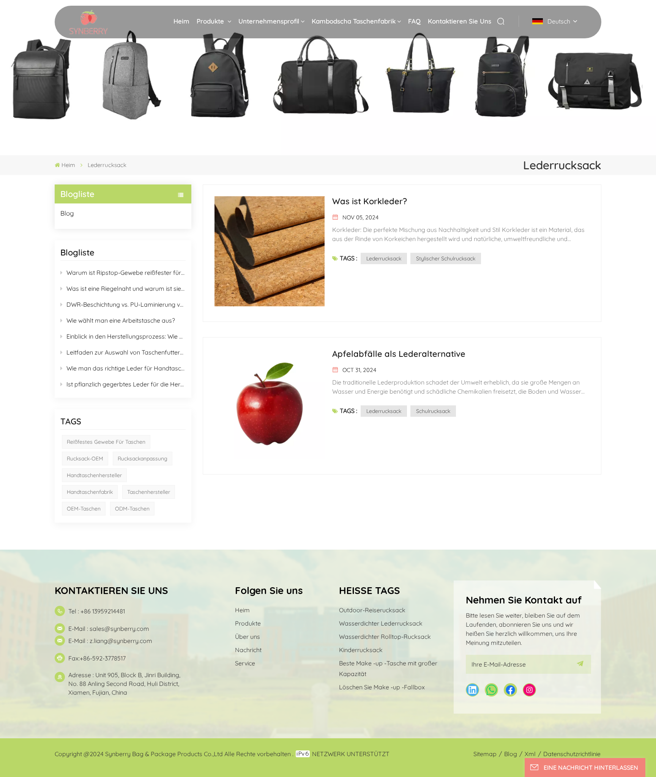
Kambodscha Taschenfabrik (354, 21)
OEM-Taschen (84, 508)
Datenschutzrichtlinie (572, 754)
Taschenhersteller (148, 492)
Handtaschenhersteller (94, 475)
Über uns (247, 636)
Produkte (211, 21)
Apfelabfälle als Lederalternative (398, 354)
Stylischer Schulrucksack (445, 258)
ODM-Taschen (132, 508)
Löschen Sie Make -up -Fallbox (382, 687)
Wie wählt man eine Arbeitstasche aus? (120, 320)
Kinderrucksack (361, 650)
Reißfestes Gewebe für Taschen (106, 441)
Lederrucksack (383, 258)
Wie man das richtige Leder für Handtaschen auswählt (126, 368)
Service (245, 663)
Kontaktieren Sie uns (459, 21)
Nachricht (248, 650)
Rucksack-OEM (85, 458)
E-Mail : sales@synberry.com (108, 628)
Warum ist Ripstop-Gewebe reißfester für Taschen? (126, 272)
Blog (67, 213)
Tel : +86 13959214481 (96, 611)
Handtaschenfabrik (90, 492)
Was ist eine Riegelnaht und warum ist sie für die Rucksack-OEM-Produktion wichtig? (126, 288)
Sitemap (485, 754)
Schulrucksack (433, 411)
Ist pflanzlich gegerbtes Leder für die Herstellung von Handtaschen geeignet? (126, 384)
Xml (530, 754)
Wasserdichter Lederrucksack (381, 623)
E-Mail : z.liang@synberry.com (110, 641)
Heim (181, 21)
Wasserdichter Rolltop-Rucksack (385, 636)
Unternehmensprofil (268, 21)
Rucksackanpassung (142, 458)
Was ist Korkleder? (369, 201)
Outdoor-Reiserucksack (372, 610)
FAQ (414, 21)
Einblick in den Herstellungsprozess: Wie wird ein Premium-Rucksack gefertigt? (126, 336)
